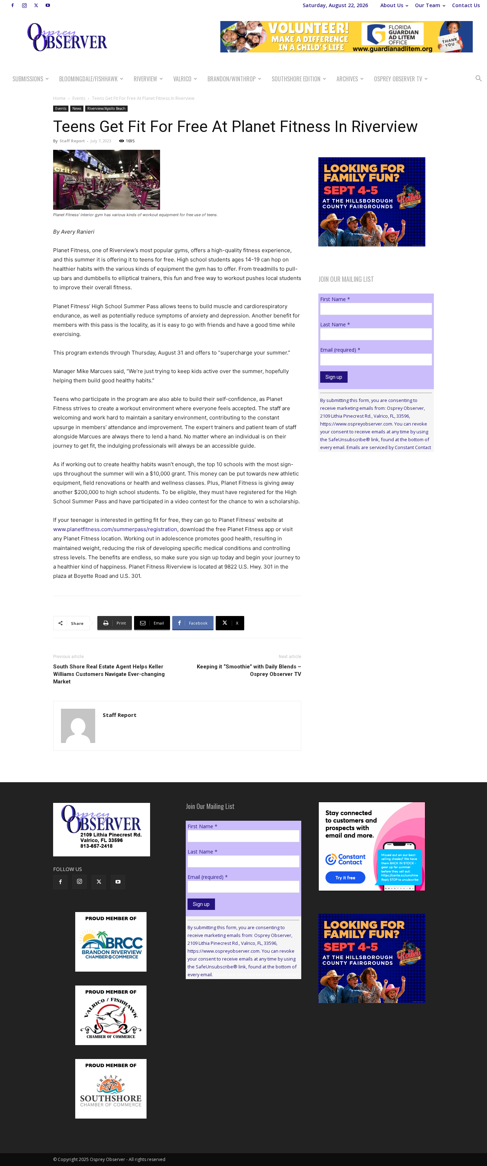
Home (59, 98)
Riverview (145, 79)
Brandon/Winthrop (231, 79)
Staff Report (72, 140)
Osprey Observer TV (398, 79)
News (76, 108)
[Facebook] (12, 5)
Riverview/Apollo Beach (106, 108)
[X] (36, 5)
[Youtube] (47, 5)
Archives (347, 79)
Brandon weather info (371, 522)
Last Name (335, 324)
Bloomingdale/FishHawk (88, 79)
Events (78, 98)
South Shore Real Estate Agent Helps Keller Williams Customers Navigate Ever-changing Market (109, 674)
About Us (391, 5)
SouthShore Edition (296, 79)
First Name (335, 299)
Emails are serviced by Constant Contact (389, 447)
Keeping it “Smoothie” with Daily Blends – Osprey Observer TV (249, 670)
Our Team (427, 5)
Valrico (182, 79)
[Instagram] (24, 5)
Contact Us (466, 5)
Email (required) (340, 349)
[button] (478, 79)
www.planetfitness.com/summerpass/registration (115, 529)
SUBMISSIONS (27, 79)
